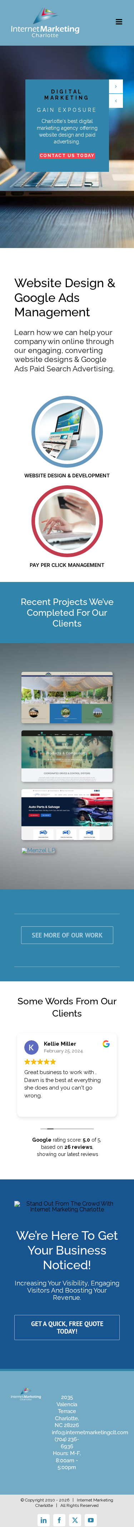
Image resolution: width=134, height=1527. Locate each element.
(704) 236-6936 (67, 1443)
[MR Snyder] (67, 733)
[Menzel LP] (38, 850)
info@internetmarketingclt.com (90, 1432)
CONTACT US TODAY (67, 155)
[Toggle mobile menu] (119, 22)
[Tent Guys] (67, 674)
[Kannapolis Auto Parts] (67, 791)
